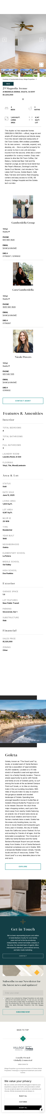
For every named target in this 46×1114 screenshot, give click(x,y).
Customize (23, 1102)
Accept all (23, 1107)
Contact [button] (23, 956)
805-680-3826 (9, 240)
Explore (23, 866)
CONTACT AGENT (23, 401)
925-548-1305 (8, 374)
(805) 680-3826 (9, 307)
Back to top (23, 1030)
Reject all (23, 1096)
